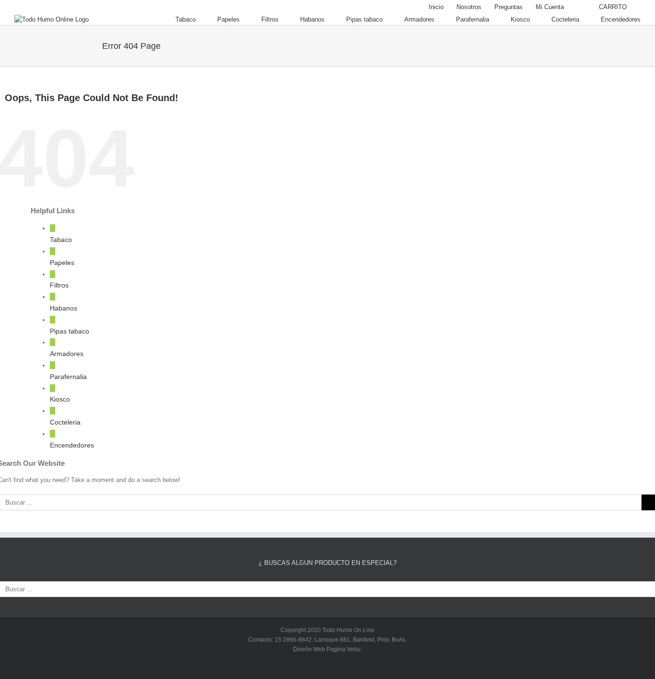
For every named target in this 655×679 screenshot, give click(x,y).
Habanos (63, 308)
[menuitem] (436, 7)
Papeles (62, 262)
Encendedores (72, 445)
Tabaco (61, 239)
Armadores (66, 353)
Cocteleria (65, 422)
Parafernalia (68, 376)
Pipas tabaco (69, 331)
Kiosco (60, 399)
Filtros (59, 285)
